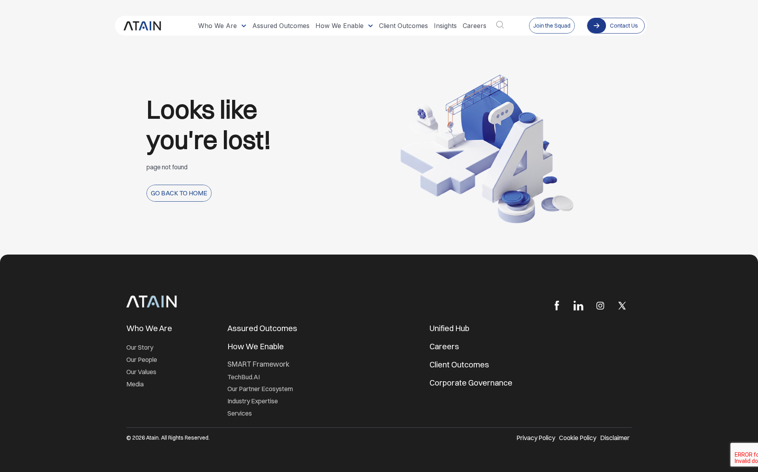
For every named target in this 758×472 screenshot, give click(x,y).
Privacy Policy (535, 438)
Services (239, 413)
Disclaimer (615, 438)
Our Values (141, 372)
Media (135, 384)
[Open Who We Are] (243, 25)
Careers (444, 346)
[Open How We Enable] (370, 25)
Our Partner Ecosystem (260, 389)
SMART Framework (258, 364)
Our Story (139, 347)
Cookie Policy (577, 438)
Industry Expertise (253, 401)
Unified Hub (449, 328)
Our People (141, 359)
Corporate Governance (471, 383)
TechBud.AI (243, 377)
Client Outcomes (460, 364)
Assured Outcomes (263, 328)
